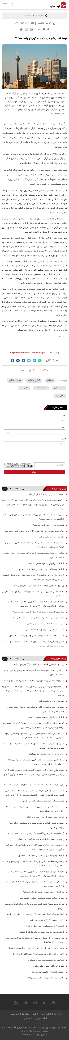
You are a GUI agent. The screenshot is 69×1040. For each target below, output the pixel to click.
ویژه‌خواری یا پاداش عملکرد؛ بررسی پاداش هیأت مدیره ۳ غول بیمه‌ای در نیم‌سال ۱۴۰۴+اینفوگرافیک (34, 940)
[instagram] (35, 1003)
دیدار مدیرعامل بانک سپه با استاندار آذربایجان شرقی (43, 801)
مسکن (50, 380)
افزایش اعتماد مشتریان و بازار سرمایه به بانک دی (44, 817)
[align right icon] (43, 29)
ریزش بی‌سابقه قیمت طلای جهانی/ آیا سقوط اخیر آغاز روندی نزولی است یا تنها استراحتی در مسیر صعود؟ (33, 517)
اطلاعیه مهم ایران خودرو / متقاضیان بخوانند (46, 978)
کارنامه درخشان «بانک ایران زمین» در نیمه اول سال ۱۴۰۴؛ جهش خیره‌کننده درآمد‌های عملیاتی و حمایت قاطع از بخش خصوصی (33, 725)
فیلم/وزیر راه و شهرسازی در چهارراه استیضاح (46, 960)
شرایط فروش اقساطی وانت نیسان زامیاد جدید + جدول (41, 569)
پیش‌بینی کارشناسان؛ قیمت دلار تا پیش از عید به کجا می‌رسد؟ (38, 612)
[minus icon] (39, 29)
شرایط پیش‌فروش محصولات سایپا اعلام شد (46, 563)
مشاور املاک (41, 388)
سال (4, 488)
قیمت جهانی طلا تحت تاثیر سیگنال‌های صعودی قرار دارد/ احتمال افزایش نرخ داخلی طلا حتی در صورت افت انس (33, 577)
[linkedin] (18, 360)
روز (23, 488)
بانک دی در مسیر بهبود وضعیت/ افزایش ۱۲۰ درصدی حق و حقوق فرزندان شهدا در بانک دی (33, 555)
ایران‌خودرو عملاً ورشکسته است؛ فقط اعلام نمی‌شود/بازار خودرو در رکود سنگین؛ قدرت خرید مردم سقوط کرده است (35, 847)
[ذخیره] (31, 29)
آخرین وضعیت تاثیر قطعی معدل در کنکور (47, 920)
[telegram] (34, 360)
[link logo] (57, 4)
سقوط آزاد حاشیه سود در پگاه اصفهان (48, 966)
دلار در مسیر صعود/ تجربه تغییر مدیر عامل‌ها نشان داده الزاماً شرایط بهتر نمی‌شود (34, 906)
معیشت (39, 15)
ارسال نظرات (57, 407)
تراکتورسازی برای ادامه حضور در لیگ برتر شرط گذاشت (41, 932)
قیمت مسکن (15, 380)
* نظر (64, 439)
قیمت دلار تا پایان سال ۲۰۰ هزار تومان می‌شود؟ (45, 926)
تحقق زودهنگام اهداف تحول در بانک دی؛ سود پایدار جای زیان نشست (35, 914)
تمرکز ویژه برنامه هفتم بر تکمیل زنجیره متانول (45, 624)
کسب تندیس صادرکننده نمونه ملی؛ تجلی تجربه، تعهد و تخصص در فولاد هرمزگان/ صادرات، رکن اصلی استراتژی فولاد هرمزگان (34, 736)
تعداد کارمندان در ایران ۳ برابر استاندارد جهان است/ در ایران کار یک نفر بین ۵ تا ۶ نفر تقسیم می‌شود (33, 594)
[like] (44, 370)
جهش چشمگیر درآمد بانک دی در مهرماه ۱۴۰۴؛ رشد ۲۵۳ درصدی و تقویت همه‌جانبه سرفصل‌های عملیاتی (34, 644)
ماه (10, 488)
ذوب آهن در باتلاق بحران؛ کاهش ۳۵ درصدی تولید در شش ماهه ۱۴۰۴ (35, 833)
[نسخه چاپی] (21, 29)
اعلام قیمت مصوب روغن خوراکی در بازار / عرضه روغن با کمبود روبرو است (34, 531)
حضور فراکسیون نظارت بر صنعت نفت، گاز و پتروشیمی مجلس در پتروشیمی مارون (37, 825)
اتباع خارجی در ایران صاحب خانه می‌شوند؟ (46, 754)
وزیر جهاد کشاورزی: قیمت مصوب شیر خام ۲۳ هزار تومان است (38, 585)
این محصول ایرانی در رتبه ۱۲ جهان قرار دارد (46, 494)
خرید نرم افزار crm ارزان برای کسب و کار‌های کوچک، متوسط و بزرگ (36, 948)
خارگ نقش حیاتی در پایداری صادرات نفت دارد (44, 630)
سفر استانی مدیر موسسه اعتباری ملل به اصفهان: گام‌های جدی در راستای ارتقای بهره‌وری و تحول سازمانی (34, 809)
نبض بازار (52, 123)
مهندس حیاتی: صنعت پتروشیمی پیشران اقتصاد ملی (42, 898)
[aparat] (53, 1003)
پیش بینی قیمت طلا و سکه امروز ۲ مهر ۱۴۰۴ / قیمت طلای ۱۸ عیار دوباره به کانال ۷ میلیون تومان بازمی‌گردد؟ (33, 545)
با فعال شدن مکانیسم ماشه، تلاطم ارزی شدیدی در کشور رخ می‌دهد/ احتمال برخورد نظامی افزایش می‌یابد (36, 762)
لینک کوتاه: (54, 353)
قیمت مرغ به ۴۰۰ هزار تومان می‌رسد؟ (48, 525)
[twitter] (29, 360)
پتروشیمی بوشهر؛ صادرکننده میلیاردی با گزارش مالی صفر (41, 839)
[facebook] (23, 360)
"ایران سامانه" (28, 1034)
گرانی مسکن (34, 380)
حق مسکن (59, 388)
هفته (16, 488)
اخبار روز (24, 388)
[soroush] (12, 360)
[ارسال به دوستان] (26, 29)
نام (64, 415)
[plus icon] (48, 29)
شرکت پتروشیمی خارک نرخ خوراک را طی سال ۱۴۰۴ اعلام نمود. (38, 618)
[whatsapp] (40, 360)
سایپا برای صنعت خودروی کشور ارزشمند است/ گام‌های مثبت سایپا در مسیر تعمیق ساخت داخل (35, 709)
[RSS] (16, 1003)
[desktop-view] (20, 5)
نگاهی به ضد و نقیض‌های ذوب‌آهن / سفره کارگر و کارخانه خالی (38, 954)
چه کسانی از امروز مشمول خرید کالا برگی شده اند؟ (43, 892)
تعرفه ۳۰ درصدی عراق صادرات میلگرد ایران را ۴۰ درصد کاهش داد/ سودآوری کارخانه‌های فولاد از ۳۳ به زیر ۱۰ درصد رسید (36, 604)
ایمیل (63, 427)
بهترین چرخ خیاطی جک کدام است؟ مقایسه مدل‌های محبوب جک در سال (33, 785)
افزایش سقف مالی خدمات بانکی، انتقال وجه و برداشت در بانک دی (36, 635)
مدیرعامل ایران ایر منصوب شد (51, 537)
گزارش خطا (26, 371)
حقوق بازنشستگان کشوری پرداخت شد (48, 972)
